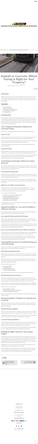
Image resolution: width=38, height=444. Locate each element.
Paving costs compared (7, 106)
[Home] (19, 24)
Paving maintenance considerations (9, 110)
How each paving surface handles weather (10, 109)
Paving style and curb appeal (8, 108)
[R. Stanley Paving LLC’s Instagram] (19, 426)
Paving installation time (7, 112)
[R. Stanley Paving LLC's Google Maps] (21, 426)
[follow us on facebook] (16, 426)
